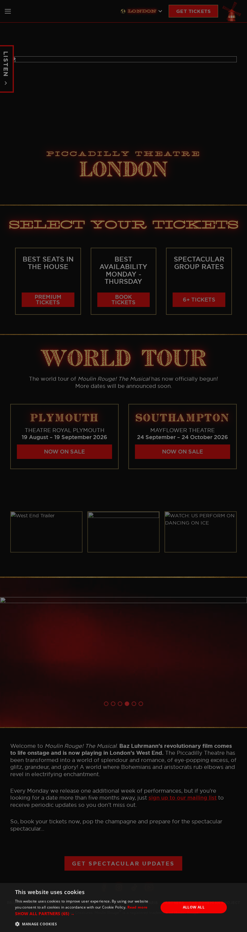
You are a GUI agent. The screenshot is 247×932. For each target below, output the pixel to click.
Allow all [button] (194, 907)
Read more (137, 907)
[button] (84, 913)
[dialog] (123, 907)
